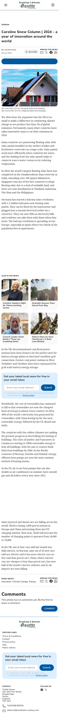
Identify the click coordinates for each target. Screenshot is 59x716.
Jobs (4, 644)
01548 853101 (17, 705)
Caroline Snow (10, 50)
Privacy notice (28, 395)
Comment (49, 608)
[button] (5, 5)
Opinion (5, 24)
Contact (6, 639)
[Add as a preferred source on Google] (31, 52)
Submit (48, 387)
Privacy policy (8, 641)
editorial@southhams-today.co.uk (23, 710)
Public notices (8, 647)
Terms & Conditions (11, 636)
